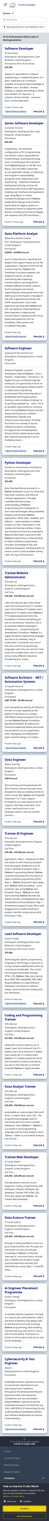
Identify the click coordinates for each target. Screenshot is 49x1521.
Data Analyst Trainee (20, 1086)
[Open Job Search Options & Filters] (5, 5)
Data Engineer (15, 760)
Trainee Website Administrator (16, 575)
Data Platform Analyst (21, 234)
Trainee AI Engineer (19, 833)
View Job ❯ (38, 111)
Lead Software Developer (23, 934)
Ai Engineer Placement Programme (21, 1290)
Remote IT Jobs (11, 1465)
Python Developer (18, 463)
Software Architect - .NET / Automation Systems (24, 680)
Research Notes (12, 1471)
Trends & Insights (27, 5)
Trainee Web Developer (22, 1157)
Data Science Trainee (20, 1218)
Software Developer (19, 49)
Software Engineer (18, 348)
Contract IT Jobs (12, 1458)
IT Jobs (7, 1451)
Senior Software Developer (24, 123)
